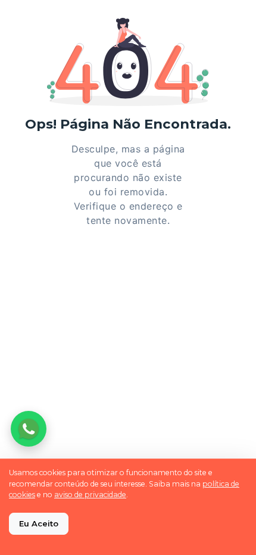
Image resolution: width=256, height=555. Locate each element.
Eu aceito (38, 523)
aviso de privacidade (90, 494)
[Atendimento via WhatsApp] (28, 429)
